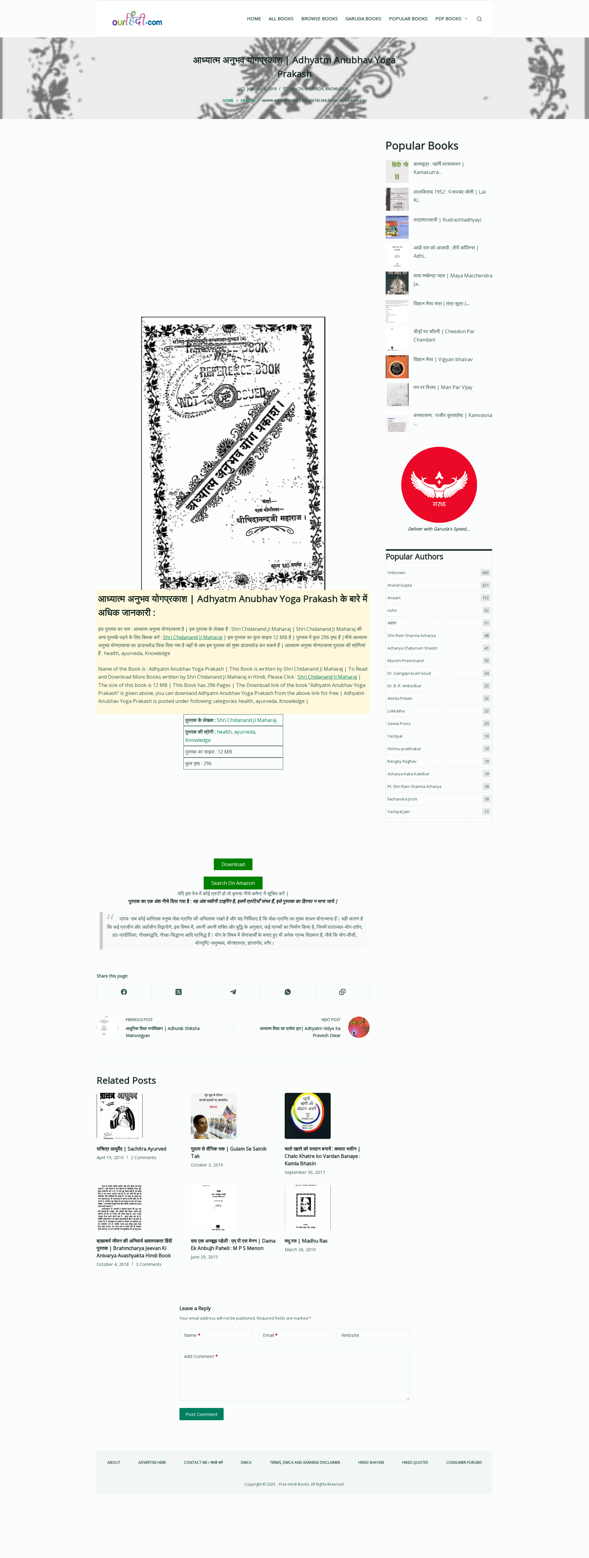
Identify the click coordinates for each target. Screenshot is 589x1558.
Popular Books (408, 18)
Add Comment (201, 1356)
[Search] (479, 19)
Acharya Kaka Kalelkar (408, 774)
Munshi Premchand (405, 660)
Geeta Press (399, 723)
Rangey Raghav (402, 761)
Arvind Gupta (399, 585)
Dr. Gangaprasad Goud (409, 673)
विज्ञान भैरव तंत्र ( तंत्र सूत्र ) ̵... (442, 303)
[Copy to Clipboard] (342, 992)
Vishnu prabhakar (404, 748)
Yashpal (394, 736)
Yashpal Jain (398, 811)
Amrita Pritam (399, 698)
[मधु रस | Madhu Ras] (327, 1208)
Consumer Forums (464, 1462)
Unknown (396, 572)
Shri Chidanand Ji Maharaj (192, 637)
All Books (281, 18)
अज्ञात (391, 623)
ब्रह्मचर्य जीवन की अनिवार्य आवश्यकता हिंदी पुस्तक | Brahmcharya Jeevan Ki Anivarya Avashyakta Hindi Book (134, 1248)
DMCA (246, 1462)
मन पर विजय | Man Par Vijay (443, 387)
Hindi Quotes (415, 1462)
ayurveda (314, 88)
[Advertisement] (233, 183)
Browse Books (319, 18)
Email (270, 1335)
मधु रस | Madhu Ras (306, 1240)
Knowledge (336, 88)
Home (254, 18)
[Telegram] (233, 992)
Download (233, 864)
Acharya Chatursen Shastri (412, 648)
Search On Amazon (233, 883)
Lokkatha (396, 711)
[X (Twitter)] (179, 992)
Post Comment (202, 1414)
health (296, 88)
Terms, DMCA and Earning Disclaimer (305, 1462)
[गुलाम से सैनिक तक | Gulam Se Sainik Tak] (233, 1116)
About (113, 1462)
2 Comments (143, 1157)
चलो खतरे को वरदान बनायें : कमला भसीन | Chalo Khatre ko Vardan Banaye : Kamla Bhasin (322, 1156)
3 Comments (149, 1264)
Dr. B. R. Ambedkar (404, 685)
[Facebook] (124, 992)
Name (192, 1335)
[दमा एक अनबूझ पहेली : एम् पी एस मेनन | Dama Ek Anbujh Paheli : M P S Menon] (233, 1208)
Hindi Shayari (371, 1462)
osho (392, 610)
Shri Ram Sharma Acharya (411, 635)
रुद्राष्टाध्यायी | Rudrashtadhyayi (447, 219)
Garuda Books (363, 18)
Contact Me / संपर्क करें (203, 1462)
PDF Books (448, 18)
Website (350, 1335)
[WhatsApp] (287, 992)
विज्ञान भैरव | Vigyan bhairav (443, 359)
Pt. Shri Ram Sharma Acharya (414, 786)
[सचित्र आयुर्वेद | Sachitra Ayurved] (139, 1116)
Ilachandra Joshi (402, 799)
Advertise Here (152, 1462)
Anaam (394, 597)
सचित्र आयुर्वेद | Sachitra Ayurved (131, 1148)
